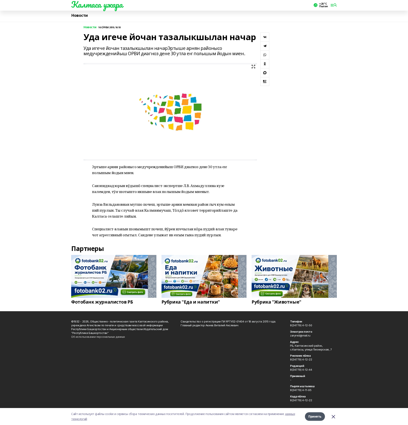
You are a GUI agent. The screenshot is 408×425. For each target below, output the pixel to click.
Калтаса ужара (97, 4)
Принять (315, 416)
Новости (79, 15)
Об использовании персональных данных (98, 336)
